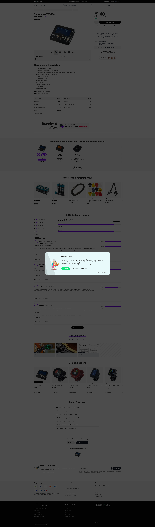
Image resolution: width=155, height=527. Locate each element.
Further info (84, 268)
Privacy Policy (103, 272)
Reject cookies (75, 268)
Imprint (97, 272)
